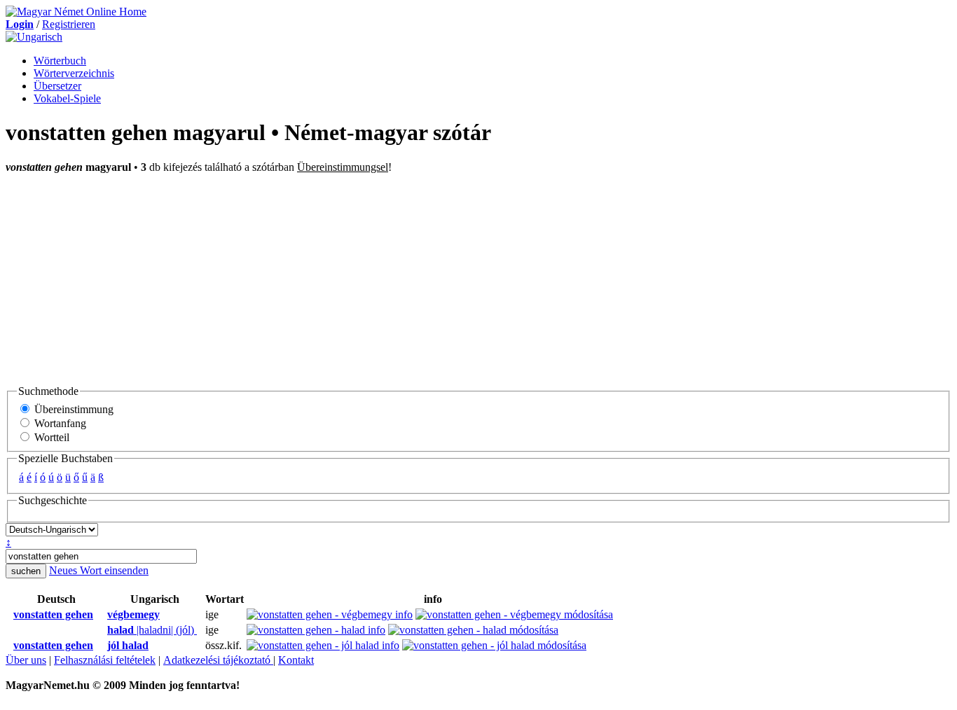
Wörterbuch (60, 61)
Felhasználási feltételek (105, 660)
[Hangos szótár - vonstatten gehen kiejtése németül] (9, 614)
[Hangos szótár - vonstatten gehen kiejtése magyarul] (103, 614)
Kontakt (296, 660)
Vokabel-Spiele (67, 98)
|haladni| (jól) (152, 630)
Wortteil (50, 437)
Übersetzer (57, 86)
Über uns (26, 660)
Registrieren (68, 24)
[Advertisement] (478, 279)
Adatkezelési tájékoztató (218, 660)
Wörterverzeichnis (74, 73)
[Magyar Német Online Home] (76, 12)
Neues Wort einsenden (99, 570)
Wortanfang (59, 423)
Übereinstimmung (72, 409)
